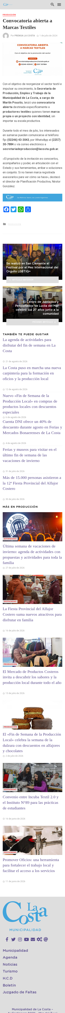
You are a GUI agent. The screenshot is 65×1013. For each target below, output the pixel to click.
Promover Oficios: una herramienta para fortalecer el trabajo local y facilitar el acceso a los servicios (31, 865)
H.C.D (8, 978)
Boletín (9, 985)
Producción (9, 15)
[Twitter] (13, 939)
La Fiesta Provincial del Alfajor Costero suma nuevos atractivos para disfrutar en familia (32, 614)
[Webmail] (46, 939)
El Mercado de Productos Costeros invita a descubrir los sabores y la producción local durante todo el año (32, 677)
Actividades (10, 539)
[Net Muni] (39, 939)
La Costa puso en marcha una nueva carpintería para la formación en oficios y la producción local (32, 373)
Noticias (10, 964)
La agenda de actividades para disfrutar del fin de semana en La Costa (29, 345)
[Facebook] (7, 939)
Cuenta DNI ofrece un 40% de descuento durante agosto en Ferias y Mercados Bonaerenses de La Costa (32, 427)
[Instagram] (20, 939)
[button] (59, 46)
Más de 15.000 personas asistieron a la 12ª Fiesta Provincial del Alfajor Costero (32, 483)
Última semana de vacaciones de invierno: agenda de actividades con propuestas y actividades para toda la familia (32, 554)
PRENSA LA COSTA (24, 35)
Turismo (10, 971)
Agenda (10, 957)
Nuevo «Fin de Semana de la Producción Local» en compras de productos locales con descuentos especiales (30, 403)
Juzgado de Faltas (19, 992)
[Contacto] (33, 939)
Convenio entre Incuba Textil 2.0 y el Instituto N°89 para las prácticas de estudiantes (30, 802)
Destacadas (10, 601)
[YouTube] (26, 939)
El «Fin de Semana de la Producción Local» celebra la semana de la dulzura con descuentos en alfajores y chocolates (32, 742)
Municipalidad (15, 951)
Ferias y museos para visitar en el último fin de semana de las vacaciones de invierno (30, 455)
